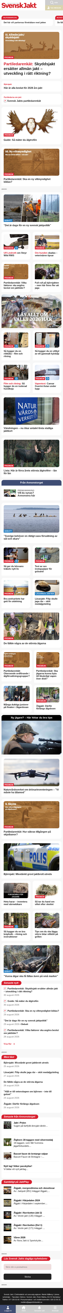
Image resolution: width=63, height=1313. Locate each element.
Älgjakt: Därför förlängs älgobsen (46, 707)
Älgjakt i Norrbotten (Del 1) (28, 1225)
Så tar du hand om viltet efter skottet (44, 902)
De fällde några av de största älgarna (25, 643)
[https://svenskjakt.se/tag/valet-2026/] (31, 311)
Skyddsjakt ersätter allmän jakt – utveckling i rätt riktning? (29, 69)
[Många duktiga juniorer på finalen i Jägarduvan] (17, 693)
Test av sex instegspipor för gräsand (43, 569)
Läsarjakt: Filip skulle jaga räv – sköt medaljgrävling (46, 601)
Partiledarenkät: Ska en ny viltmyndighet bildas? (31, 1010)
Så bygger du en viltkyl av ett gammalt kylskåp (47, 352)
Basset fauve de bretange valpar (31, 1153)
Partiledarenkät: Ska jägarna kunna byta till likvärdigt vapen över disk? (47, 675)
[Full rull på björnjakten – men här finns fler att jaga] (47, 272)
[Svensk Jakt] (19, 5)
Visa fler (7, 1044)
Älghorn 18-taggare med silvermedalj (33, 1140)
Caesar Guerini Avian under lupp (45, 386)
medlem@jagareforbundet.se (31, 1302)
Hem (24, 1311)
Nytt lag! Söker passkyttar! (18, 1166)
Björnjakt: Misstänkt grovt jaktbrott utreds (28, 874)
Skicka (27, 1276)
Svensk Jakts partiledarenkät (24, 101)
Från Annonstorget (31, 482)
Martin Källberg (47, 1294)
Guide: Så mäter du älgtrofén (20, 140)
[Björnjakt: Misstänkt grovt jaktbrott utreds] (31, 857)
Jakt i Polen (20, 1122)
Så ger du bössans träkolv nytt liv (14, 567)
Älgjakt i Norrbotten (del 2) (28, 1212)
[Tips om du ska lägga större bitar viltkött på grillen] (47, 920)
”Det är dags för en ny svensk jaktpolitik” (27, 225)
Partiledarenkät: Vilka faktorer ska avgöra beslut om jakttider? (15, 285)
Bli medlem (56, 8)
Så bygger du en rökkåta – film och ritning (13, 353)
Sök (56, 3)
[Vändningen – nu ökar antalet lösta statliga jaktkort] (31, 411)
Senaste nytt (39, 1311)
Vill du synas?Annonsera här (26, 494)
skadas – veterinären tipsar (46, 254)
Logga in (8, 1311)
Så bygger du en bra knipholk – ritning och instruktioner (15, 934)
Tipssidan (15, 1297)
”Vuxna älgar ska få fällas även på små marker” (31, 976)
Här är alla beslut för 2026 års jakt (23, 88)
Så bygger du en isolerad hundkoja (15, 386)
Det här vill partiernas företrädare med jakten (25, 22)
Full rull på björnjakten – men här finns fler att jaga (47, 285)
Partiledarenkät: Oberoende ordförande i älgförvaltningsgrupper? (17, 673)
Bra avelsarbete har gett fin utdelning (14, 600)
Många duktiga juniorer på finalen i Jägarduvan (16, 705)
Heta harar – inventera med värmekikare (15, 902)
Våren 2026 (19, 1237)
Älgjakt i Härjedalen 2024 (27, 1200)
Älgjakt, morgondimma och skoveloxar (34, 1188)
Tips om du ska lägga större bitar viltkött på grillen (46, 934)
